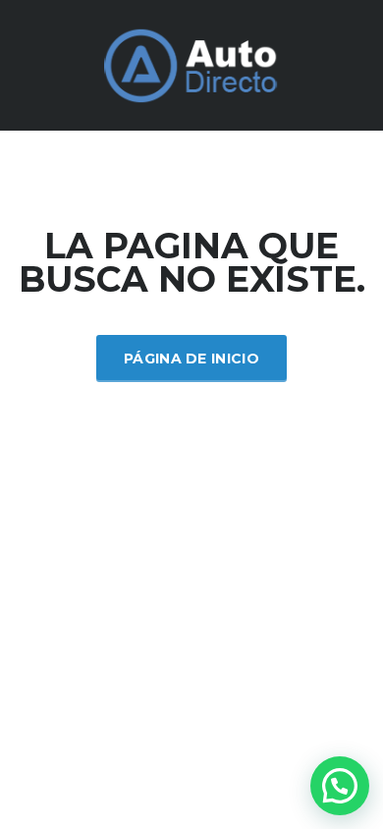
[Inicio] (191, 63)
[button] (339, 785)
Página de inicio (191, 358)
